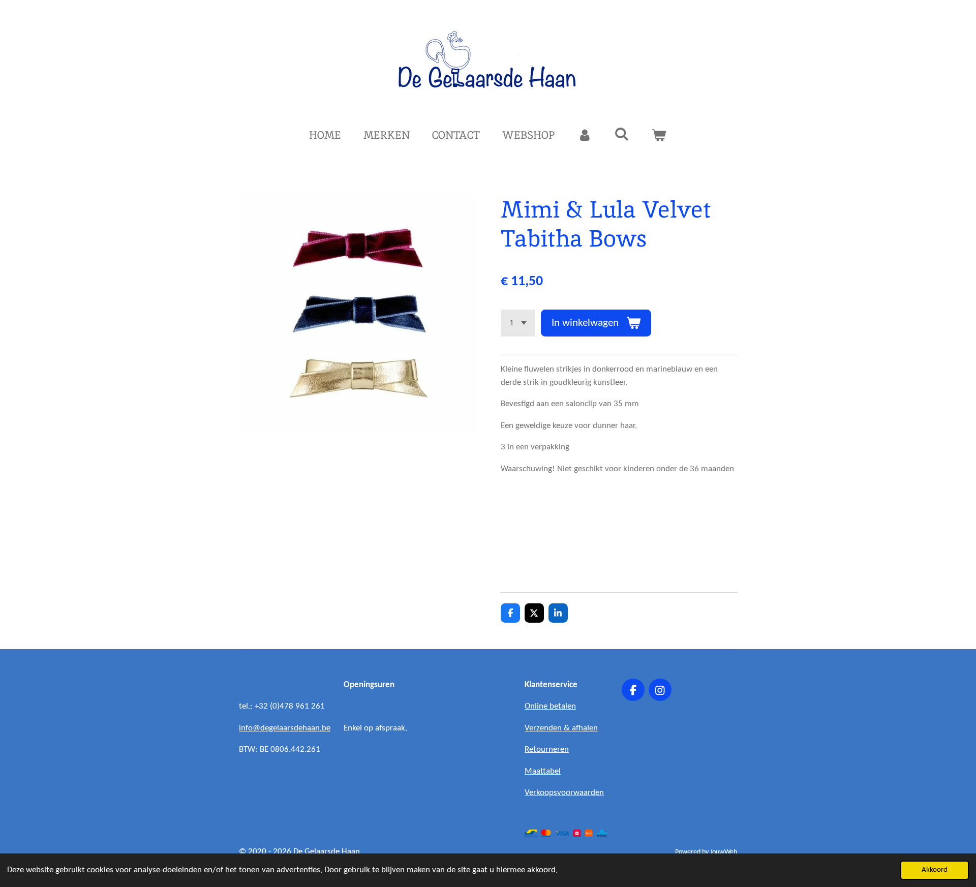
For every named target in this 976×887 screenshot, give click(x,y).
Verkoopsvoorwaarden (564, 792)
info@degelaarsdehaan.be (284, 728)
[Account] (584, 135)
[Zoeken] (622, 134)
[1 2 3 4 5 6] (518, 323)
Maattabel (543, 771)
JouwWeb (723, 852)
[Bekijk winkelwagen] (659, 135)
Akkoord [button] (935, 870)
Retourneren (547, 749)
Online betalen (550, 706)
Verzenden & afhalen (561, 728)
